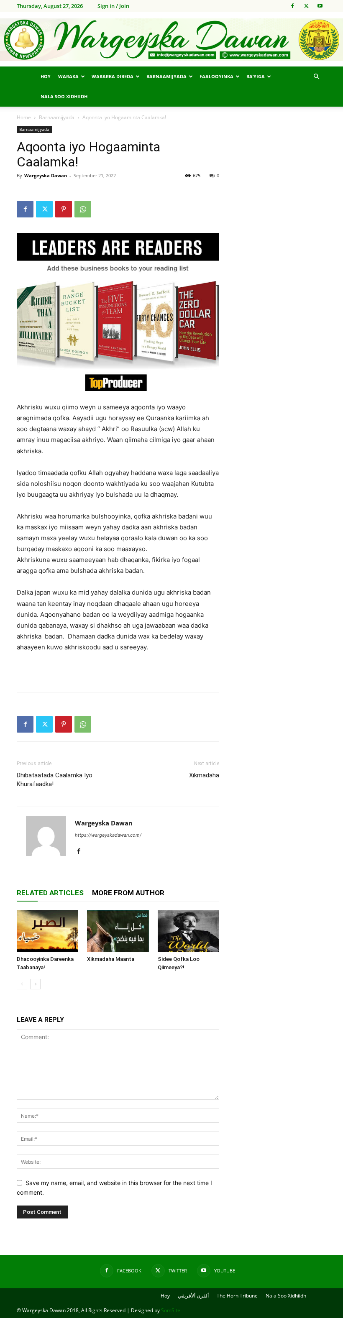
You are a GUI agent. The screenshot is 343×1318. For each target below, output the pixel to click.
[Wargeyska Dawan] (171, 39)
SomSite (170, 1310)
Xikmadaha (204, 775)
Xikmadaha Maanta (110, 959)
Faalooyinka (216, 76)
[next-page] (35, 984)
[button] (316, 77)
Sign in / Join (113, 6)
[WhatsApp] (82, 209)
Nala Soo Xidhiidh (64, 96)
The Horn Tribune (237, 1295)
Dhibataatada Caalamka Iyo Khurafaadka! (54, 779)
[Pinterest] (63, 209)
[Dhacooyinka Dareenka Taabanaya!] (47, 931)
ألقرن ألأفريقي (193, 1295)
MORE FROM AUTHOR (128, 893)
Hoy (46, 76)
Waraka (68, 76)
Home (24, 117)
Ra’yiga (255, 76)
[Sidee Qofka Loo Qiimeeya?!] (188, 931)
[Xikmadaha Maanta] (117, 931)
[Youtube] (320, 6)
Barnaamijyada (166, 76)
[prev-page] (22, 984)
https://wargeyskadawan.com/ (108, 835)
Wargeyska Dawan (45, 175)
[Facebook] (292, 6)
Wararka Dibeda (112, 76)
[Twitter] (306, 6)
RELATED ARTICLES (50, 893)
